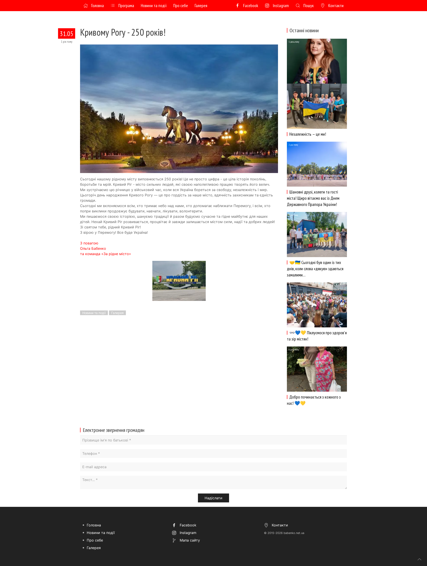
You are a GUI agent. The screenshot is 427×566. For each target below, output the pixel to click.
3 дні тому (293, 215)
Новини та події (154, 5)
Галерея (201, 5)
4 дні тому (293, 285)
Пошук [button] (308, 5)
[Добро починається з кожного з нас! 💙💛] (317, 369)
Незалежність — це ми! (307, 134)
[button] (179, 108)
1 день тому (294, 41)
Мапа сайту (189, 540)
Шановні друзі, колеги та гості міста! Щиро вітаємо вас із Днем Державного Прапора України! (313, 198)
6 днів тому (294, 349)
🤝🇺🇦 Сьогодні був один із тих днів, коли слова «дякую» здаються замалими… (315, 269)
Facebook (250, 5)
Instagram (281, 5)
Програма (126, 5)
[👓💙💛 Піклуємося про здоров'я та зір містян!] (317, 304)
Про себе (180, 5)
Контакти (336, 5)
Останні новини (304, 30)
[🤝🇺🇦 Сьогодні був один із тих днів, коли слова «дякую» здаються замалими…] (317, 234)
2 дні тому (293, 144)
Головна (97, 5)
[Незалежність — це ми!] (317, 60)
